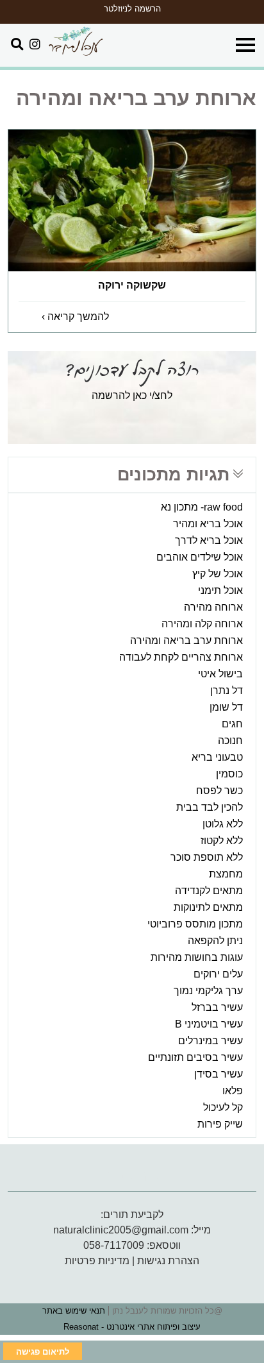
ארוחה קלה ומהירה (202, 623)
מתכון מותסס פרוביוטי (195, 924)
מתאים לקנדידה (209, 890)
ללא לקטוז (222, 840)
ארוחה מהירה (213, 607)
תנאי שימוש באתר (73, 1311)
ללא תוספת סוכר (206, 857)
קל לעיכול (223, 1107)
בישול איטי (220, 673)
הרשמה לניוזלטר (132, 8)
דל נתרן (226, 690)
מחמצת (226, 873)
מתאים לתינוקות (208, 907)
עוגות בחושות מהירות (197, 957)
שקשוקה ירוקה (132, 285)
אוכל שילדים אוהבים (199, 557)
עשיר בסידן (218, 1074)
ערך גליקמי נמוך (208, 990)
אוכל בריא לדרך (209, 540)
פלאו (232, 1090)
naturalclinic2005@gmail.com (120, 1229)
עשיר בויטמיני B (209, 1024)
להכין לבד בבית (209, 807)
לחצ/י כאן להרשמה (132, 395)
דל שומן (226, 707)
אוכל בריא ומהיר (208, 523)
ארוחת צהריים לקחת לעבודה (181, 657)
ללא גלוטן (222, 823)
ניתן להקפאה (215, 940)
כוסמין (229, 773)
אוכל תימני (220, 590)
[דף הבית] (76, 42)
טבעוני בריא (217, 757)
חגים (232, 723)
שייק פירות (220, 1124)
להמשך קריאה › (75, 316)
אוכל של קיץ (217, 573)
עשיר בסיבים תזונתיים (195, 1057)
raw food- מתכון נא (202, 507)
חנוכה (230, 740)
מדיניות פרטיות (97, 1260)
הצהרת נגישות (168, 1260)
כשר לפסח (219, 790)
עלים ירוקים (218, 974)
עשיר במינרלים (210, 1040)
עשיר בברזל (217, 1007)
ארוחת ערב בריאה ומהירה (186, 640)
